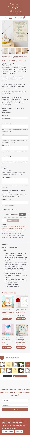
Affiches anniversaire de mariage (10, 56)
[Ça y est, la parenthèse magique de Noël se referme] (21, 370)
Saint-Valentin (16, 57)
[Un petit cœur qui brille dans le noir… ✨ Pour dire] (2, 370)
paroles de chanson (12, 237)
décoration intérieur (6, 233)
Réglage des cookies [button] (8, 431)
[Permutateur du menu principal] (10, 18)
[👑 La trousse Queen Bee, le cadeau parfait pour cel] (2, 364)
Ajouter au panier (13, 220)
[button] (6, 18)
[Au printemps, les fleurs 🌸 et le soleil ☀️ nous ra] (27, 364)
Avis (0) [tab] (4, 250)
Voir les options (6, 318)
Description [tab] (5, 244)
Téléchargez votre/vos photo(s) (10, 209)
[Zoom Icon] (15, 33)
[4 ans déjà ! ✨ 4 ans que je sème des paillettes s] (9, 370)
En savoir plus (12, 428)
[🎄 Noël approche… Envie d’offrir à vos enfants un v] (27, 370)
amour (8, 230)
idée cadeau (14, 233)
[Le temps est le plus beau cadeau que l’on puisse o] (9, 364)
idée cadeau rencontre (11, 235)
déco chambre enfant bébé (13, 231)
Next (28, 50)
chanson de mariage (15, 230)
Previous (2, 50)
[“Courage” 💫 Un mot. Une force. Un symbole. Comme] (15, 364)
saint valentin (21, 237)
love (7, 237)
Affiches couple (23, 56)
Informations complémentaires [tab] (10, 247)
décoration (22, 231)
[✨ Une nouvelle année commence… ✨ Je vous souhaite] (15, 370)
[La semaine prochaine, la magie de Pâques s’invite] (21, 364)
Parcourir (22, 214)
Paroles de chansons (7, 57)
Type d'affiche (5, 115)
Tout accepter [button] (19, 431)
